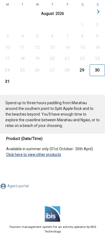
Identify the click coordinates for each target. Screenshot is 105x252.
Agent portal (17, 186)
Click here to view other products (33, 154)
